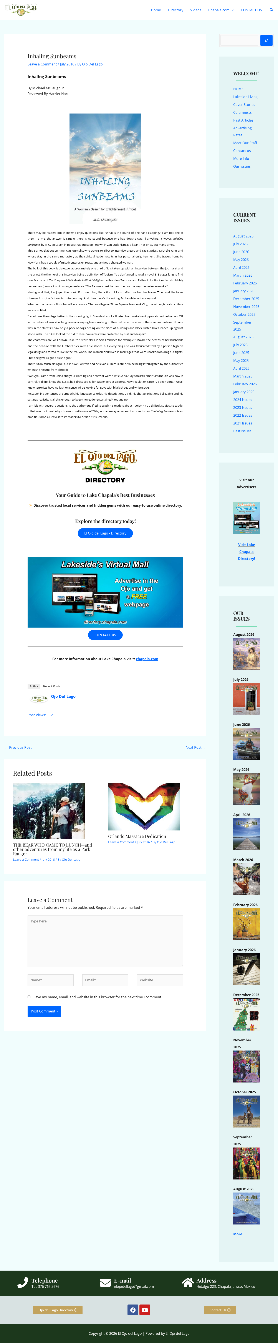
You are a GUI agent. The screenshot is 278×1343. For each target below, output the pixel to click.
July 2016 (67, 64)
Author (34, 686)
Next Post (196, 747)
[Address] (187, 1282)
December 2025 (246, 298)
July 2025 (240, 344)
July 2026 (240, 244)
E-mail (122, 1280)
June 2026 (241, 251)
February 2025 (245, 384)
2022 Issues (242, 415)
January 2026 (243, 291)
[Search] (266, 40)
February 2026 (245, 283)
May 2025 (241, 360)
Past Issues (242, 431)
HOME (238, 89)
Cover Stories (244, 104)
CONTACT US (251, 10)
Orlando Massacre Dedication (137, 836)
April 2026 (241, 267)
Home (156, 10)
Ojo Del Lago (63, 696)
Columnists (242, 112)
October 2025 (244, 314)
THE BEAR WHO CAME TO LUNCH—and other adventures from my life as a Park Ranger (52, 849)
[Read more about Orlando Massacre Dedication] (144, 806)
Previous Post (18, 747)
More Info (241, 158)
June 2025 (241, 352)
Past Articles (243, 120)
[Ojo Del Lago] (39, 699)
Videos (195, 10)
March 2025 (242, 376)
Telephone (44, 1280)
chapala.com (147, 658)
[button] (232, 10)
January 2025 (243, 391)
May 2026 (241, 259)
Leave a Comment (42, 64)
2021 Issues (242, 423)
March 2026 (242, 275)
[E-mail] (105, 1282)
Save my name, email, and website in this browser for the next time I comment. (97, 997)
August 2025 (243, 337)
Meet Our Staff (245, 142)
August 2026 (243, 236)
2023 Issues (242, 407)
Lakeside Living (245, 96)
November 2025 (246, 306)
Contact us (242, 150)
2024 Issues (242, 399)
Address (207, 1280)
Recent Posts (51, 686)
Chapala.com (219, 10)
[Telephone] (22, 1282)
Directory (175, 10)
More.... (240, 1234)
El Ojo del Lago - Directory (105, 533)
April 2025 (241, 368)
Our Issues (242, 166)
